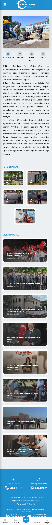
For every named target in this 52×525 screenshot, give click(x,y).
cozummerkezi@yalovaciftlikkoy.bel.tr (26, 497)
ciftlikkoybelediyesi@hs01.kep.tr (26, 500)
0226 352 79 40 (26, 504)
